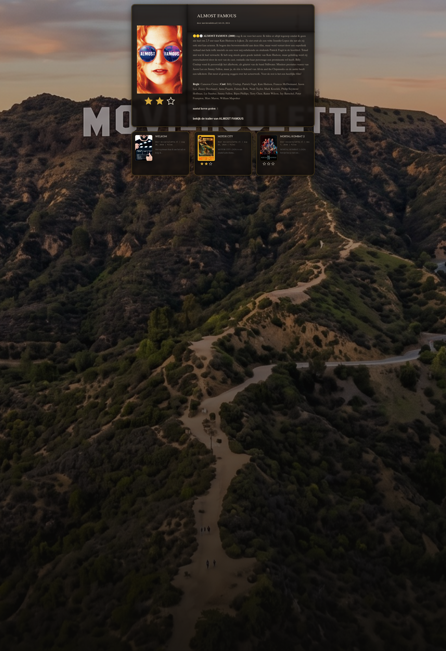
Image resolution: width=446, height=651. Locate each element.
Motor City (225, 136)
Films (170, 145)
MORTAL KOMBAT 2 (292, 136)
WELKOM (161, 136)
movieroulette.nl (209, 22)
